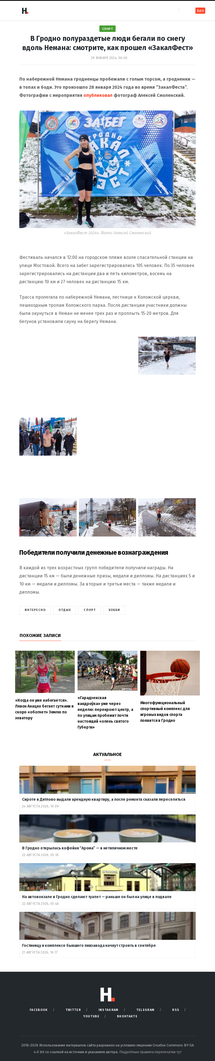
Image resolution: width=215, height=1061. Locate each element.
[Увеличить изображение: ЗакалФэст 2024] (188, 118)
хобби (114, 610)
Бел (200, 10)
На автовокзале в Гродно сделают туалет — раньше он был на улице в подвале (97, 896)
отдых (65, 610)
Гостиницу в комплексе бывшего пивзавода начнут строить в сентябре (89, 945)
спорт (90, 610)
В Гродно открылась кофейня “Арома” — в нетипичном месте (80, 848)
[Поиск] (183, 10)
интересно (35, 610)
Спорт (107, 29)
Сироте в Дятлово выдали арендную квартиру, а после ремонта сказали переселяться (104, 799)
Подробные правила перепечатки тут (150, 1052)
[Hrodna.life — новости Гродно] (25, 10)
